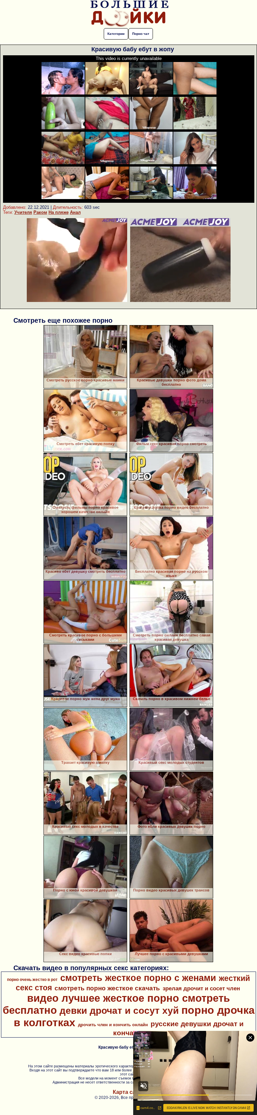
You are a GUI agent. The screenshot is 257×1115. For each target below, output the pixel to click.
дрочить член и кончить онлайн (113, 1024)
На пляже (59, 212)
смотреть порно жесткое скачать (107, 988)
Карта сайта (129, 1092)
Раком (40, 212)
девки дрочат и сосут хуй (119, 1010)
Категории (115, 34)
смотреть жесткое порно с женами (138, 978)
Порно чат (140, 34)
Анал (75, 212)
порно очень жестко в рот (32, 979)
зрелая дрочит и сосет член (201, 988)
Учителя (23, 212)
